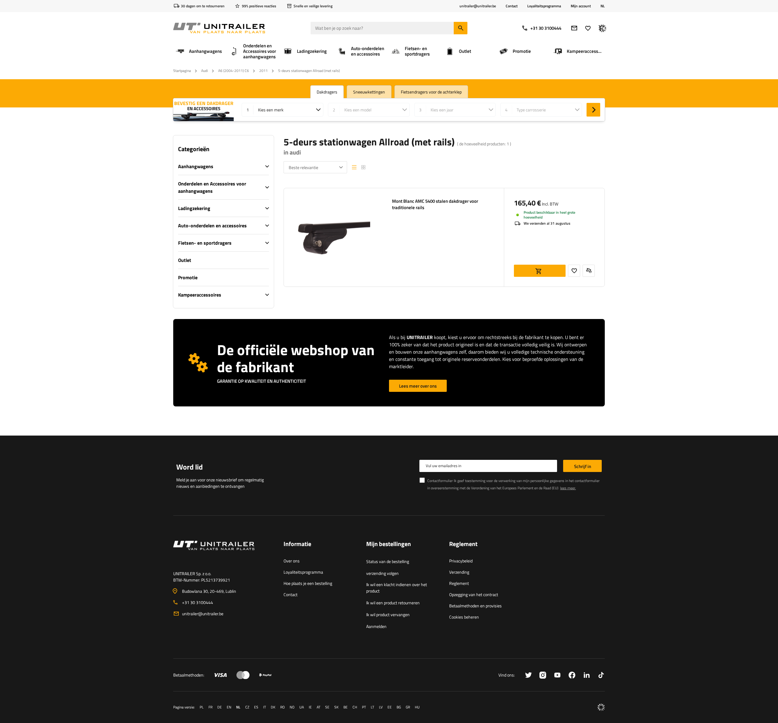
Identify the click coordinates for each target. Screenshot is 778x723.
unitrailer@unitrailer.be (202, 613)
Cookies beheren (464, 617)
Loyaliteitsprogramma (544, 6)
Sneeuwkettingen (369, 92)
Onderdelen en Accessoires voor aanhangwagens (212, 187)
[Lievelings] (588, 28)
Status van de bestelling (387, 561)
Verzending (459, 572)
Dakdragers (327, 92)
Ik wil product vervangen (388, 614)
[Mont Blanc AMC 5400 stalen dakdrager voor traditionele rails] (333, 237)
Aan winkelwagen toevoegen (540, 271)
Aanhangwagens (195, 166)
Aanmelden (376, 626)
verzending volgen (382, 573)
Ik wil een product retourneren (393, 602)
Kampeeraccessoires (199, 294)
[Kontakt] (223, 552)
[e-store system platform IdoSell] (601, 707)
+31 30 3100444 (545, 28)
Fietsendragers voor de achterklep (431, 92)
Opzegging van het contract (473, 594)
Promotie (188, 277)
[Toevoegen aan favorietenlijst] (574, 271)
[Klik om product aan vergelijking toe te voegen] (589, 271)
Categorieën (193, 149)
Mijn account (581, 6)
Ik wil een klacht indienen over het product (396, 587)
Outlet (184, 260)
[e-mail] (574, 28)
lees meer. (568, 488)
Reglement (459, 583)
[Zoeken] (460, 28)
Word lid (189, 467)
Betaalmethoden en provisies (475, 605)
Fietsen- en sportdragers (205, 242)
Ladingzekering (194, 208)
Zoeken (593, 110)
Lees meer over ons (418, 385)
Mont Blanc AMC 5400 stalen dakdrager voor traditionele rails (435, 204)
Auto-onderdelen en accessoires (212, 225)
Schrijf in (582, 466)
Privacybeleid (461, 561)
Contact (512, 6)
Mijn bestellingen (388, 544)
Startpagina (182, 70)
